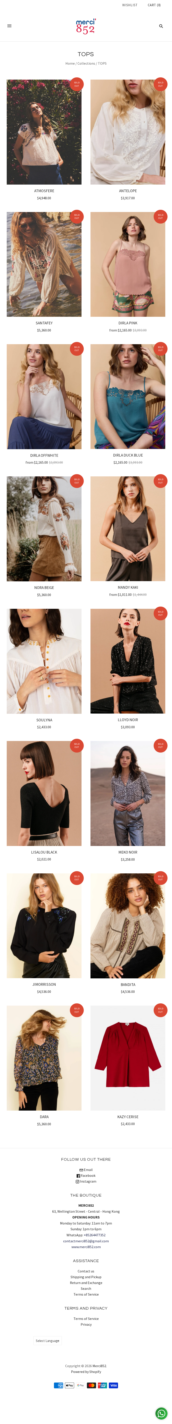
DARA (44, 1116)
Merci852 (99, 1366)
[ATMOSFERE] (44, 132)
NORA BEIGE (44, 587)
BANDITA (128, 984)
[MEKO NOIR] (127, 793)
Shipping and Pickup (86, 1277)
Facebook (87, 1175)
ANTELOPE (128, 190)
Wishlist (130, 5)
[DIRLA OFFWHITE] (44, 396)
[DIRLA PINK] (127, 264)
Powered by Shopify (86, 1371)
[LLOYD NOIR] (127, 661)
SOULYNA (44, 720)
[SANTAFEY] (44, 264)
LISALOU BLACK (44, 852)
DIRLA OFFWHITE (44, 455)
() (154, 5)
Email (88, 1169)
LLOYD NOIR (128, 719)
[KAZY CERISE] (127, 1058)
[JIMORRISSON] (44, 925)
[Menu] (9, 26)
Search (86, 1288)
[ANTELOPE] (127, 132)
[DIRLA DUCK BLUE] (127, 396)
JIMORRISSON (44, 984)
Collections (86, 63)
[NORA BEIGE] (44, 528)
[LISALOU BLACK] (44, 793)
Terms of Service (86, 1294)
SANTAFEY (44, 323)
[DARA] (44, 1058)
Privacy (86, 1324)
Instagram (87, 1181)
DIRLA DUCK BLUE (128, 455)
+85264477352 (94, 1235)
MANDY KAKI (128, 587)
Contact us (86, 1271)
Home (70, 63)
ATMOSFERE (44, 190)
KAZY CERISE (127, 1116)
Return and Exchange (86, 1282)
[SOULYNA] (44, 661)
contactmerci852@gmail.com (86, 1241)
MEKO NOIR (127, 852)
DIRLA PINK (127, 323)
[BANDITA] (127, 925)
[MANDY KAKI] (127, 528)
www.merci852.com (86, 1247)
